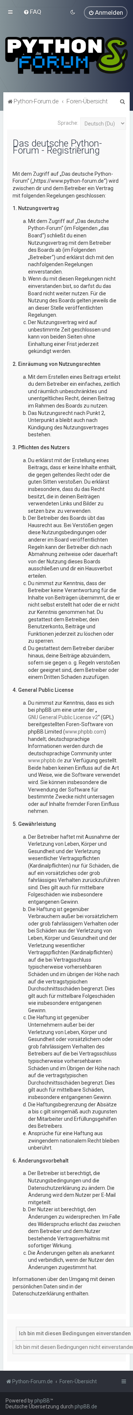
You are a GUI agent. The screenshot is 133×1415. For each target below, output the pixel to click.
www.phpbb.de (45, 760)
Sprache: (68, 123)
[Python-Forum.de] (66, 55)
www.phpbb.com (84, 732)
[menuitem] (32, 11)
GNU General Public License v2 (63, 717)
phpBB (42, 1401)
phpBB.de (86, 1406)
